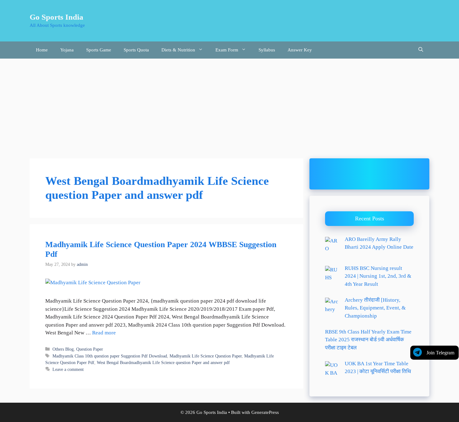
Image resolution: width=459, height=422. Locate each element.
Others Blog (63, 349)
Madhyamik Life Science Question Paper (206, 355)
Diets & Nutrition (178, 49)
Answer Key (300, 49)
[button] (420, 50)
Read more (104, 333)
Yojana (67, 49)
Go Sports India (56, 17)
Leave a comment (68, 369)
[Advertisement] (229, 105)
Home (42, 49)
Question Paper (89, 349)
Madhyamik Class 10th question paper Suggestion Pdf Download (109, 355)
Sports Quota (136, 49)
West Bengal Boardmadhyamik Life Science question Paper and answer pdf (163, 362)
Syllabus (267, 49)
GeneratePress (265, 412)
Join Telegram (440, 352)
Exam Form (226, 49)
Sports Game (98, 49)
